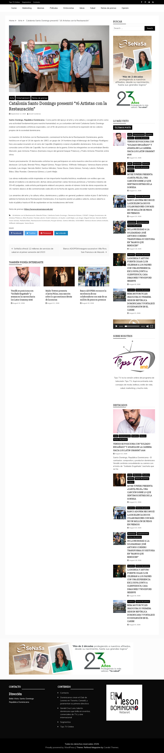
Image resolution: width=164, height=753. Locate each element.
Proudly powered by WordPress (60, 747)
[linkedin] (130, 395)
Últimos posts (123, 127)
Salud (92, 8)
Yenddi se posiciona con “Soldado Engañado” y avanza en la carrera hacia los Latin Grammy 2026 (23, 295)
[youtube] (145, 395)
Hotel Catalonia (52, 218)
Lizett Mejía (70, 218)
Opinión (125, 8)
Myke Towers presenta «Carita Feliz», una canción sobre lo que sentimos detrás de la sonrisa (58, 295)
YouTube (149, 2)
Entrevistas (68, 8)
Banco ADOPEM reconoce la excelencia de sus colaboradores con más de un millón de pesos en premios (93, 295)
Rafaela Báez (25, 221)
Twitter (32, 233)
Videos (131, 171)
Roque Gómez (56, 221)
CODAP (85, 215)
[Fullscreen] (151, 326)
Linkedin (153, 2)
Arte (12, 98)
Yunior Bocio (29, 223)
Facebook (141, 2)
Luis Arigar (79, 218)
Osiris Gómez (14, 221)
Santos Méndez (69, 221)
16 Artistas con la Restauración (24, 215)
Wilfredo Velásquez (16, 223)
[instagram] (138, 395)
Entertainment (23, 98)
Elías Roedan (28, 218)
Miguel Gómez (89, 218)
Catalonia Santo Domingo (57, 215)
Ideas (82, 8)
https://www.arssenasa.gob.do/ (38, 209)
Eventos (149, 134)
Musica (130, 138)
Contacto (36, 2)
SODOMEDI (80, 221)
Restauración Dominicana (40, 221)
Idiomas (40, 8)
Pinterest (46, 233)
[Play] (116, 326)
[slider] (132, 326)
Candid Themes (111, 747)
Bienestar (137, 163)
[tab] (122, 127)
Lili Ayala (61, 218)
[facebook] (123, 395)
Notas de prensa (108, 8)
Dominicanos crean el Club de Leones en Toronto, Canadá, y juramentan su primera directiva (74, 700)
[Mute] (147, 326)
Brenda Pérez (41, 215)
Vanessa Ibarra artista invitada (96, 221)
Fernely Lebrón (39, 218)
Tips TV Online (14, 2)
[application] (134, 324)
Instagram (145, 2)
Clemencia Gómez (75, 215)
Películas (54, 8)
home (14, 8)
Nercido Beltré (101, 218)
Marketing (27, 8)
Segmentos (26, 2)
